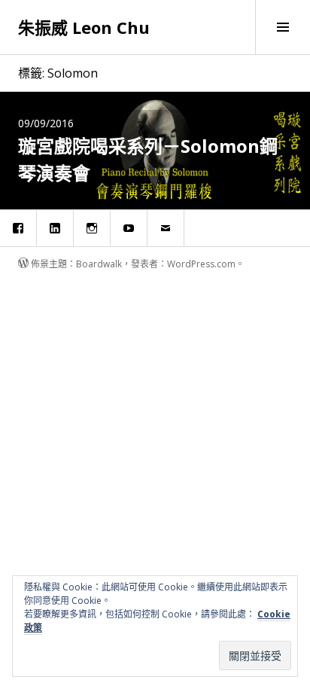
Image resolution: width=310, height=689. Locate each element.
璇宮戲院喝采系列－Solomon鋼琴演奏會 (148, 159)
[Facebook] (18, 228)
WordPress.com (201, 264)
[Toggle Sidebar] (282, 27)
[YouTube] (129, 228)
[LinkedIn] (55, 228)
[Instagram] (92, 228)
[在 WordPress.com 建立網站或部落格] (23, 264)
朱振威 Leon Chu (84, 27)
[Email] (165, 228)
